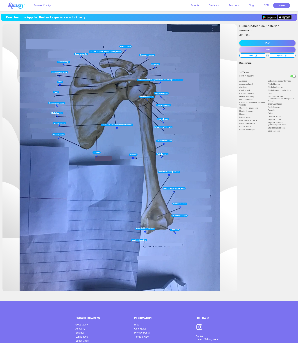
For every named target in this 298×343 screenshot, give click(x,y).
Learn (267, 49)
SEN (266, 5)
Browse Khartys (42, 5)
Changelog (140, 328)
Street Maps (82, 340)
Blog (251, 5)
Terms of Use (141, 336)
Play (267, 43)
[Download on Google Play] (270, 17)
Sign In (282, 5)
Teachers (234, 5)
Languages (81, 336)
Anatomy (80, 328)
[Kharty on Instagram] (199, 327)
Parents (194, 5)
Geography (81, 324)
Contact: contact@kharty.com (207, 338)
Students (214, 5)
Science (79, 332)
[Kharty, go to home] (18, 5)
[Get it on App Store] (285, 17)
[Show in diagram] (293, 76)
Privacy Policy (142, 332)
